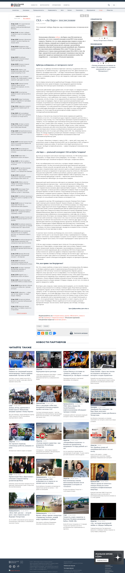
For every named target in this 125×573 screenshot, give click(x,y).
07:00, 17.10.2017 (41, 23)
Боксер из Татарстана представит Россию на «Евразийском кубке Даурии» (21, 204)
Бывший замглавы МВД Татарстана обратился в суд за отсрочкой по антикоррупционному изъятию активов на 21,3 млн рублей (103, 490)
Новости (34, 5)
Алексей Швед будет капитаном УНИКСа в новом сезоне (21, 280)
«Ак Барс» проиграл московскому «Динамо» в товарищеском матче (20, 269)
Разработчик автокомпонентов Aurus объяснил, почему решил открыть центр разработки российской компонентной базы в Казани (103, 377)
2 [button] (102, 38)
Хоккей (46, 326)
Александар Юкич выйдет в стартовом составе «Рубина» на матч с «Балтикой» (20, 190)
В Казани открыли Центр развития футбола (20, 65)
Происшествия (40, 403)
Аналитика (15, 10)
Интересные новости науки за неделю (21, 447)
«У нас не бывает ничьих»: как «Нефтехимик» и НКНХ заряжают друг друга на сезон (21, 78)
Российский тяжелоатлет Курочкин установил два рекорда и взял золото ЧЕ (21, 176)
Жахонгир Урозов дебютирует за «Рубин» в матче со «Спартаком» (21, 308)
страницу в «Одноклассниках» (53, 317)
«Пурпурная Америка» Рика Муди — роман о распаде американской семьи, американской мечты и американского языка (48, 375)
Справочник (56, 5)
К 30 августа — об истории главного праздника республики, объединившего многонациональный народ (48, 448)
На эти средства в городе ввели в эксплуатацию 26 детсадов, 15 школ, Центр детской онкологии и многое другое (76, 448)
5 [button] (108, 63)
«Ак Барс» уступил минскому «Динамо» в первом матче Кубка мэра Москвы (20, 125)
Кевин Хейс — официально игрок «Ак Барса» (20, 156)
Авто (62, 10)
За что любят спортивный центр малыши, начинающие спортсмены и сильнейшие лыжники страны (21, 518)
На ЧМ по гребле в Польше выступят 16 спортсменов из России (21, 162)
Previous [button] (92, 29)
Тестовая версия (69, 568)
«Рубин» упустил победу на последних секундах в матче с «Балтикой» (20, 183)
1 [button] (99, 38)
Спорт (101, 10)
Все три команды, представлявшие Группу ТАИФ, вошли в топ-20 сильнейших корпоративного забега (21, 413)
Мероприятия (91, 10)
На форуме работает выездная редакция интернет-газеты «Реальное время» (75, 411)
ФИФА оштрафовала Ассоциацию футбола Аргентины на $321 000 (21, 248)
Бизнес (70, 10)
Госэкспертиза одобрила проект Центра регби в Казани (20, 93)
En (114, 5)
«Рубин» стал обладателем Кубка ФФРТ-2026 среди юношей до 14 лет (20, 71)
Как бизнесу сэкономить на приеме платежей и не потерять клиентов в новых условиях (103, 415)
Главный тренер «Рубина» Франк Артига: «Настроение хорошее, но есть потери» (20, 86)
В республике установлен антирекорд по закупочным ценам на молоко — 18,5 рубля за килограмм (48, 484)
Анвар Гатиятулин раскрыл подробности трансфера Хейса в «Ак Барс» (21, 100)
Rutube (56, 319)
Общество (110, 10)
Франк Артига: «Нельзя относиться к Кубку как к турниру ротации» (21, 287)
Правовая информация (108, 566)
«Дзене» (63, 319)
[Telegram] (50, 333)
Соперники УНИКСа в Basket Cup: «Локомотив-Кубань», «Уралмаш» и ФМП (21, 211)
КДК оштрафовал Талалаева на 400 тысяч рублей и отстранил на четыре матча (21, 114)
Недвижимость (52, 10)
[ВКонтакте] (82, 15)
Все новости (26, 18)
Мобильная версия (69, 565)
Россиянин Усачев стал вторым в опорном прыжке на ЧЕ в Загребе (21, 218)
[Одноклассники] (87, 15)
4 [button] (107, 38)
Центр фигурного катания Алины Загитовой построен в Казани (21, 150)
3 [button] (104, 38)
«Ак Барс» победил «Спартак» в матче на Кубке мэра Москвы (21, 34)
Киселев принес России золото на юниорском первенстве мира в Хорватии (21, 143)
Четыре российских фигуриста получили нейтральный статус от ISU (21, 301)
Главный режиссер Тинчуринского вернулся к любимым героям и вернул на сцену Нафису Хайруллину (103, 527)
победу (57, 37)
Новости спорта (22, 16)
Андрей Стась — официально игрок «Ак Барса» (20, 275)
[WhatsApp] (46, 333)
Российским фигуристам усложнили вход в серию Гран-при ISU (20, 58)
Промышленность (38, 10)
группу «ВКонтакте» (72, 315)
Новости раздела (22, 313)
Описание (108, 568)
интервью (46, 134)
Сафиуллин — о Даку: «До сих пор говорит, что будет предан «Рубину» (21, 294)
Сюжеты (66, 5)
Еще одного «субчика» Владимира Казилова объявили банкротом (48, 519)
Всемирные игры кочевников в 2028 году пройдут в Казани (21, 48)
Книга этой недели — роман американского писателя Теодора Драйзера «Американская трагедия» (102, 452)
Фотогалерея (44, 5)
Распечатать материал (81, 333)
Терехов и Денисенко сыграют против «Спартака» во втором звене (21, 41)
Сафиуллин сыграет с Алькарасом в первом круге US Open (21, 107)
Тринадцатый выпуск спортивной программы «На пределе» (76, 375)
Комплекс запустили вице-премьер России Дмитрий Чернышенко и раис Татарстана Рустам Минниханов (21, 482)
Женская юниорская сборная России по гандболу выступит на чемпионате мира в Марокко (20, 233)
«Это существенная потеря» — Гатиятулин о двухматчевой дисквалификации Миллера (20, 26)
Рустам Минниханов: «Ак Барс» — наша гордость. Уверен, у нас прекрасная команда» (21, 169)
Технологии (79, 10)
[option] (103, 29)
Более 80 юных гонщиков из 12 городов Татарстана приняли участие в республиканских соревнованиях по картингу (75, 523)
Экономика (26, 10)
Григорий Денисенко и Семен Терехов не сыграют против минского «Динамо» (21, 132)
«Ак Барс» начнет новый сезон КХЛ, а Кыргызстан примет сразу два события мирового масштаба (21, 376)
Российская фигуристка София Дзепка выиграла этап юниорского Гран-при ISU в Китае (21, 241)
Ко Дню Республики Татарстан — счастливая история (73, 486)
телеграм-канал (58, 315)
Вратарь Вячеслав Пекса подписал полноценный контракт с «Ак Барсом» (20, 255)
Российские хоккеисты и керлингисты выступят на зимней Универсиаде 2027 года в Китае (21, 225)
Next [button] (115, 29)
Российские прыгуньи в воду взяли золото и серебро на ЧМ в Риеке (21, 197)
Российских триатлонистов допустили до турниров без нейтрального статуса (21, 262)
